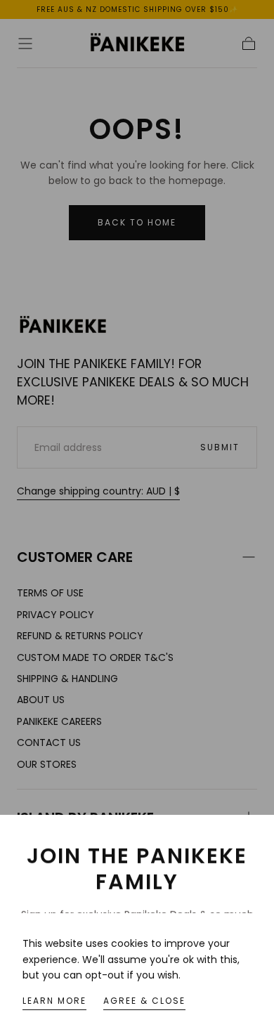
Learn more (54, 1001)
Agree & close (144, 1001)
